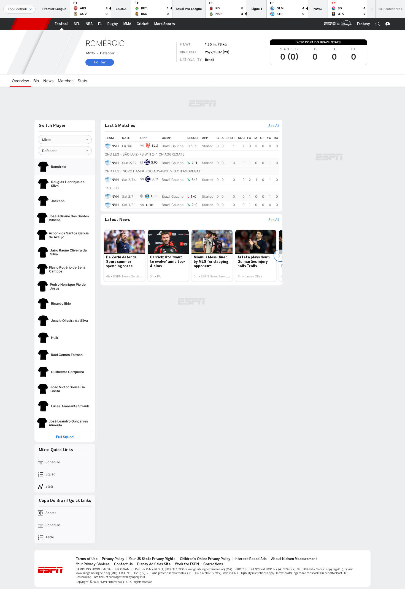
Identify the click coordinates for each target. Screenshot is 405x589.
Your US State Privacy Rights (152, 559)
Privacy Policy (113, 559)
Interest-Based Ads (251, 559)
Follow (100, 62)
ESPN (31, 24)
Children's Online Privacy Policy (205, 559)
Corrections (213, 564)
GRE (154, 196)
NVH (115, 146)
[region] (191, 172)
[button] (378, 24)
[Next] (371, 9)
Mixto (90, 53)
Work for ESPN (187, 564)
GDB (149, 205)
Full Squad (65, 437)
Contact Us (123, 564)
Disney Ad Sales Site (154, 564)
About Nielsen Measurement (294, 559)
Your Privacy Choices (93, 564)
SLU (155, 145)
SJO (154, 162)
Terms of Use (87, 559)
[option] (124, 256)
